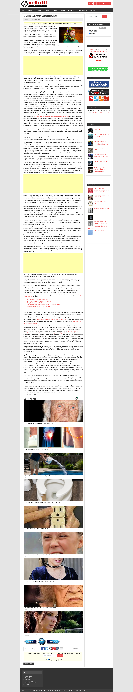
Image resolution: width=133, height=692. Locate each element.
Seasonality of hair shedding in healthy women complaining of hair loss (51, 116)
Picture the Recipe (29, 681)
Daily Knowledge (53, 660)
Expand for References (30, 394)
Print (93, 112)
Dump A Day (28, 677)
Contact (92, 10)
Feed (30, 296)
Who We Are (69, 690)
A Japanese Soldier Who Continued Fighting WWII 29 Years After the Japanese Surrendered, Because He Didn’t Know (98, 225)
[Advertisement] (53, 65)
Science (31, 663)
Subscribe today (92, 49)
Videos (47, 10)
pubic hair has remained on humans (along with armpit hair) (52, 319)
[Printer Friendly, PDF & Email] (75, 649)
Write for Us (39, 10)
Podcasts (62, 10)
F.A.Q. (63, 690)
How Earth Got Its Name (100, 215)
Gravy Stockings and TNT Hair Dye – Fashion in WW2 (40, 303)
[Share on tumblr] (57, 648)
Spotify (76, 295)
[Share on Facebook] (43, 648)
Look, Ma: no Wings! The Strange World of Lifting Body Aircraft (101, 156)
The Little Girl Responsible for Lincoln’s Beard (38, 306)
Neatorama (27, 679)
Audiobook (106, 112)
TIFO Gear (29, 690)
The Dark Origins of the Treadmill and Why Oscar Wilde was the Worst (100, 169)
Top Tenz (27, 684)
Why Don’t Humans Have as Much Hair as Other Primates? (41, 301)
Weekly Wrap (64, 660)
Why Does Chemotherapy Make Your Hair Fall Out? (39, 299)
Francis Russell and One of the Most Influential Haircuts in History (43, 304)
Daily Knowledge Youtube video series (97, 51)
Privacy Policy (78, 690)
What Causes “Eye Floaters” (100, 230)
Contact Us (50, 690)
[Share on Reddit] (50, 648)
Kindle (96, 112)
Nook (101, 112)
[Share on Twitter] (46, 648)
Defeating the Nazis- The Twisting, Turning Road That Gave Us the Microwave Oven (101, 143)
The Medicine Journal (30, 682)
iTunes (71, 295)
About (84, 690)
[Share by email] (61, 648)
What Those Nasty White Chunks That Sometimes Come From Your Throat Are (101, 190)
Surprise (30, 10)
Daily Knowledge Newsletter (39, 690)
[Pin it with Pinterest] (54, 648)
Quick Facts (71, 10)
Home (23, 10)
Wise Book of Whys (82, 10)
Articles (54, 10)
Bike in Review (28, 676)
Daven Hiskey (37, 19)
